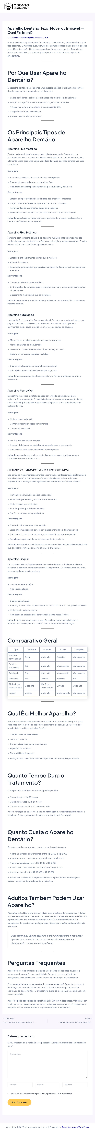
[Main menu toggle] (90, 6)
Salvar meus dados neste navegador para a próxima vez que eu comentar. (41, 1094)
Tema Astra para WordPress (75, 1127)
